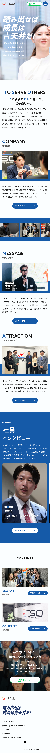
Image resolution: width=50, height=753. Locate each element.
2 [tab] (27, 525)
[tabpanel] (24, 493)
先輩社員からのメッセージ (13, 725)
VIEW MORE (20, 206)
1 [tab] (23, 525)
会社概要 (6, 733)
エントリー (27, 679)
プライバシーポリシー (11, 737)
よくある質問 (7, 729)
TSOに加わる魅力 (9, 721)
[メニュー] (45, 3)
